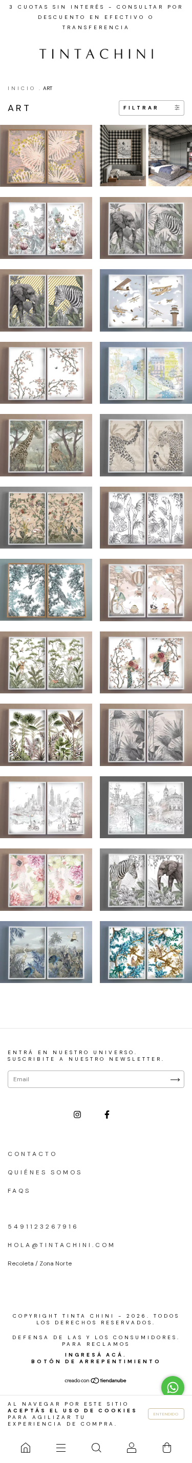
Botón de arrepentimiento (96, 1361)
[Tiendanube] (96, 1382)
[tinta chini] (25, 1447)
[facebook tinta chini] (107, 1115)
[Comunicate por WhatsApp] (172, 1387)
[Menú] (60, 1447)
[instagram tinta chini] (79, 1115)
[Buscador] (96, 1447)
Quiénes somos (45, 1172)
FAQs (19, 1191)
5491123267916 (43, 1226)
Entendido (166, 1413)
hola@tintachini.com (62, 1245)
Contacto (32, 1154)
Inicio (22, 88)
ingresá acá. (96, 1354)
